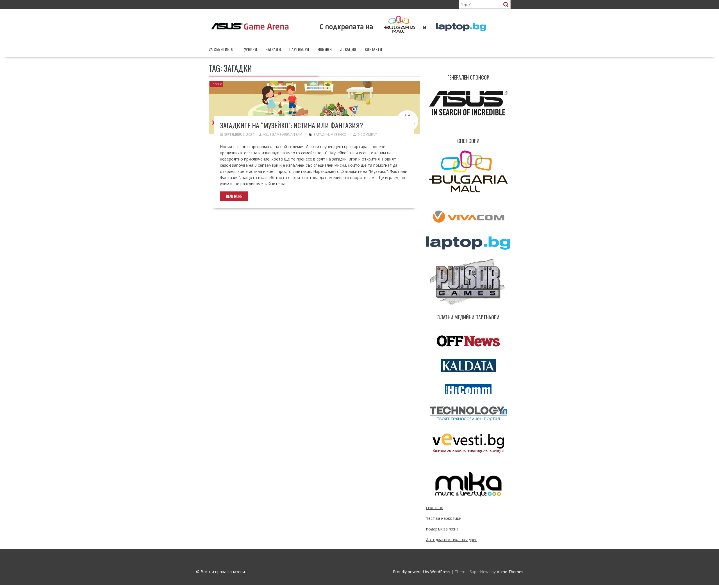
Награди (273, 49)
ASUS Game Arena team (282, 134)
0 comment (367, 134)
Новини (325, 49)
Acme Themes (510, 571)
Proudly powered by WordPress (421, 571)
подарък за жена (442, 529)
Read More (234, 196)
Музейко (339, 134)
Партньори (299, 49)
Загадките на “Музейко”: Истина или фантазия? (291, 125)
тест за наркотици (443, 518)
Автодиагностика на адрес (451, 539)
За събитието (221, 49)
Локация (348, 49)
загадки (321, 134)
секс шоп (434, 507)
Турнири (249, 49)
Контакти (373, 49)
